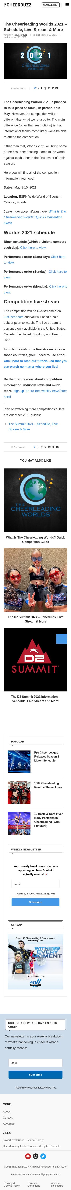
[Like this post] (38, 88)
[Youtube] (28, 1156)
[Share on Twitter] (45, 88)
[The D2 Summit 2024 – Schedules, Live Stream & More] (35, 580)
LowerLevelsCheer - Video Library (23, 1140)
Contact (7, 1117)
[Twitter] (43, 1156)
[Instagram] (35, 1156)
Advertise (9, 1123)
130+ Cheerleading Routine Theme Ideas (48, 785)
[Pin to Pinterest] (49, 88)
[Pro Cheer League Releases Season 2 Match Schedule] (19, 761)
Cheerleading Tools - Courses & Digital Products (31, 1146)
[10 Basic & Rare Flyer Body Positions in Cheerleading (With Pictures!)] (19, 823)
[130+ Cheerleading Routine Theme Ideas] (19, 792)
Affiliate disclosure (57, 1184)
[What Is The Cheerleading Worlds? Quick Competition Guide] (35, 500)
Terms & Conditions (33, 1184)
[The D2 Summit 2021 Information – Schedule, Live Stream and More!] (35, 659)
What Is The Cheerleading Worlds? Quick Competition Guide (35, 217)
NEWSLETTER (51, 5)
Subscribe (35, 902)
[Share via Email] (56, 88)
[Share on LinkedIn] (53, 88)
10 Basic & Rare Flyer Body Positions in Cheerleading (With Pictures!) (48, 819)
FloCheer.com (13, 317)
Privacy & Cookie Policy (12, 1184)
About (6, 1111)
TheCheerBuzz (20, 35)
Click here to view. (33, 247)
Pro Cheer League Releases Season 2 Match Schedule (46, 756)
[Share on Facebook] (41, 88)
